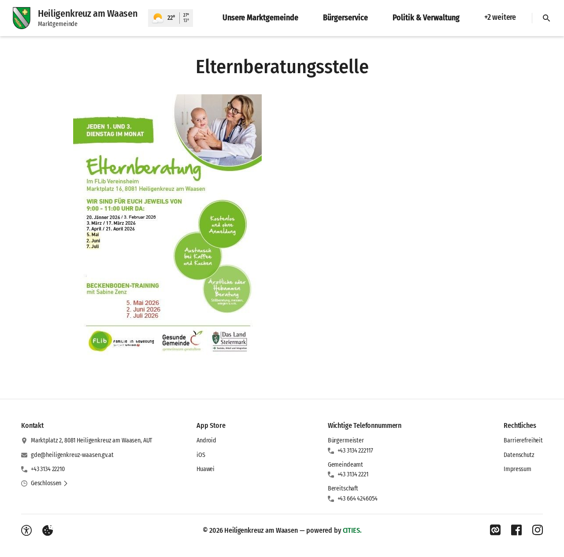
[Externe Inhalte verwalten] (47, 530)
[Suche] (546, 18)
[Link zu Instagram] (537, 530)
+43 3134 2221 (353, 474)
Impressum (517, 469)
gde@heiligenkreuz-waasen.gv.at (72, 455)
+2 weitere (500, 17)
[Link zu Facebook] (516, 530)
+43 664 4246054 (358, 498)
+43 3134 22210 (48, 469)
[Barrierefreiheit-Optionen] (26, 530)
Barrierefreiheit (523, 440)
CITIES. (352, 530)
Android (206, 440)
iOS (201, 455)
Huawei (206, 469)
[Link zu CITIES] (495, 530)
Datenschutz (519, 455)
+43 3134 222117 (355, 450)
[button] (167, 227)
